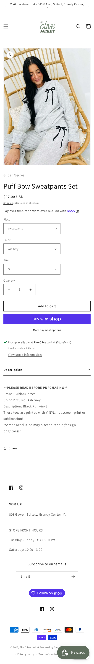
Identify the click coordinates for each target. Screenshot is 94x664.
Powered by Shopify (51, 647)
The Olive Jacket (29, 647)
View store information (25, 355)
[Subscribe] (73, 576)
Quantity (9, 281)
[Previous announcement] (5, 6)
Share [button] (13, 448)
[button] (6, 26)
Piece (6, 219)
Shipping (8, 202)
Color (6, 240)
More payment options (47, 330)
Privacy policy (25, 654)
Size (6, 260)
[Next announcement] (89, 6)
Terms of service (48, 654)
